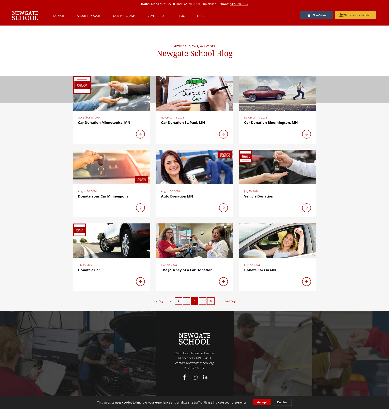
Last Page (230, 301)
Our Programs (124, 16)
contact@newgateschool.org (194, 363)
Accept (262, 402)
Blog (181, 16)
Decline (282, 402)
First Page (158, 301)
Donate (59, 16)
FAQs (200, 16)
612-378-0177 (239, 4)
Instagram (195, 377)
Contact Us (156, 16)
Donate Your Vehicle (357, 15)
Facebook (184, 377)
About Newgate (89, 16)
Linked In (205, 377)
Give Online (319, 15)
